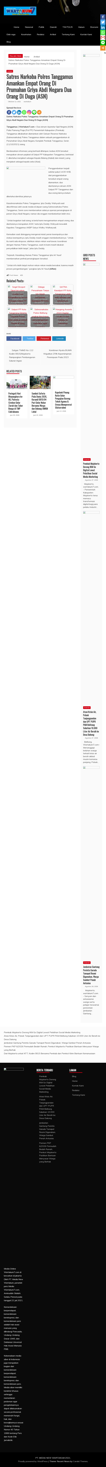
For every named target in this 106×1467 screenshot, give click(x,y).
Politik (41, 27)
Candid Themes (80, 1461)
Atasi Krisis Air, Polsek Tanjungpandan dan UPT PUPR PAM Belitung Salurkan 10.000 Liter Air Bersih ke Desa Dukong (91, 723)
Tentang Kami (68, 34)
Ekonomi (94, 27)
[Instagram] (29, 112)
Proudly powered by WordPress (33, 1461)
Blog (8, 41)
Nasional (29, 27)
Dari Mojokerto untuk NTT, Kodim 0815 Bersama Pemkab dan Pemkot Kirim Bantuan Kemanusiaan (49, 1053)
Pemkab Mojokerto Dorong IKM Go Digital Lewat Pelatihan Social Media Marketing (91, 470)
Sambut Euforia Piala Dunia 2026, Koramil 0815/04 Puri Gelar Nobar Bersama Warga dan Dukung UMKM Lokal (40, 402)
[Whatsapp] (24, 112)
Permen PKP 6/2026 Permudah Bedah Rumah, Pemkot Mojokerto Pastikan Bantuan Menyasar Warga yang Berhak (47, 1152)
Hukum (81, 27)
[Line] (34, 112)
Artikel (53, 34)
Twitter (29, 338)
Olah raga (10, 34)
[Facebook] (9, 112)
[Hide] (105, 53)
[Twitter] (14, 112)
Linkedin (60, 338)
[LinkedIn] (19, 112)
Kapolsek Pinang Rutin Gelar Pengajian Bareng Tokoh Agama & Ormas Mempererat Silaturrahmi (63, 400)
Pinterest (44, 338)
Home (16, 27)
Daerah (53, 27)
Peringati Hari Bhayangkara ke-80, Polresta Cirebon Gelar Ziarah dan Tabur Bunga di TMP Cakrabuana (15, 402)
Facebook (15, 338)
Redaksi (40, 34)
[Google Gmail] (102, 37)
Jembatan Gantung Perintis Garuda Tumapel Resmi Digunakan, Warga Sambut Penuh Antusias (91, 975)
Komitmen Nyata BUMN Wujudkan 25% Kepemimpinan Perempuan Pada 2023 (57, 354)
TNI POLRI (67, 27)
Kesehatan (26, 34)
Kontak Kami (86, 34)
